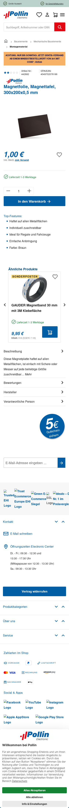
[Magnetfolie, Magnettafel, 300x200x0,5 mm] (34, 126)
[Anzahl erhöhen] (29, 191)
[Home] (6, 41)
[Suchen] (59, 26)
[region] (34, 126)
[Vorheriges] (4, 305)
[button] (59, 521)
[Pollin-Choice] (34, 81)
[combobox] (29, 26)
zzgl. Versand (22, 160)
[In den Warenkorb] (50, 332)
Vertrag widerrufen (34, 591)
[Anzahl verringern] (8, 191)
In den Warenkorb (32, 201)
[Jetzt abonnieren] (61, 463)
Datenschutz (27, 471)
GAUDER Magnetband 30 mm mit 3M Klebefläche (34, 308)
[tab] (34, 362)
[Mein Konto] (47, 15)
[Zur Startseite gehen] (16, 14)
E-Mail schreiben (21, 533)
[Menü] (63, 15)
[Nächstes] (64, 305)
